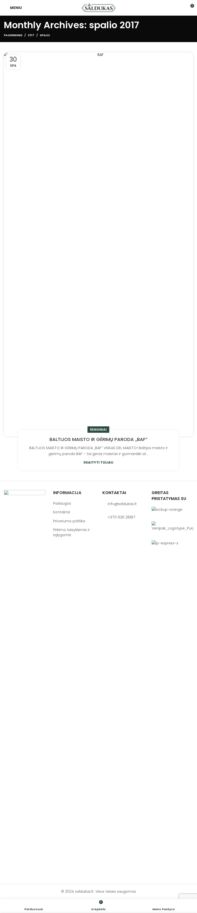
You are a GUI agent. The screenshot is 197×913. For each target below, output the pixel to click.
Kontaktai (61, 512)
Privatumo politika (69, 521)
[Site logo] (98, 7)
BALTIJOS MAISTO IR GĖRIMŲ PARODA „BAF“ (98, 439)
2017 (31, 35)
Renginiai (98, 429)
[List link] (123, 504)
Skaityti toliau (98, 462)
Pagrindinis (13, 35)
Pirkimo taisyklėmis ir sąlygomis (71, 532)
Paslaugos (62, 503)
